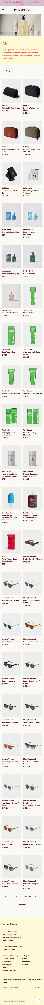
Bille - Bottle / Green (10, 884)
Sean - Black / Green (10, 722)
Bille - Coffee (7, 844)
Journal (5, 967)
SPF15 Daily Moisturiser (32, 393)
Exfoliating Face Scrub (11, 393)
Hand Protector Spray (10, 274)
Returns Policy (8, 959)
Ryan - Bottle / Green (10, 600)
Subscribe (38, 988)
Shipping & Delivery (10, 956)
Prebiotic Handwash (10, 313)
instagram (26, 956)
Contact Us (6, 962)
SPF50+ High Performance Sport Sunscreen (9, 518)
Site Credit (20, 1001)
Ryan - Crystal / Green (11, 642)
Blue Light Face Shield (10, 232)
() (41, 10)
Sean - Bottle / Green (31, 722)
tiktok (24, 959)
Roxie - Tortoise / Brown (32, 559)
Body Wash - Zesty (9, 352)
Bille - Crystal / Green (32, 844)
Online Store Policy (9, 970)
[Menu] (3, 9)
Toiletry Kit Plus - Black (11, 108)
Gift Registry (7, 964)
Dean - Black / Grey (9, 681)
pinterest (25, 964)
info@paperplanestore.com (13, 946)
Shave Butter (28, 313)
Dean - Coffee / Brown (32, 642)
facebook (26, 962)
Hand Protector (29, 274)
